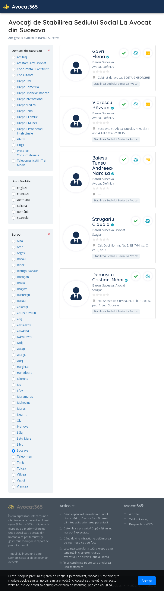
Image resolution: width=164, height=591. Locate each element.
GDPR (21, 139)
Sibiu (20, 444)
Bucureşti (23, 295)
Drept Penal (25, 111)
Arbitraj (22, 57)
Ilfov (20, 391)
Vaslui (21, 480)
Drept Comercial (28, 87)
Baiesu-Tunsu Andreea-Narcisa (103, 165)
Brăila (21, 283)
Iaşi (19, 385)
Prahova (22, 426)
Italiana (22, 206)
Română (23, 212)
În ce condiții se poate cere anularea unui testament (87, 565)
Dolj (20, 343)
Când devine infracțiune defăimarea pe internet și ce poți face (87, 540)
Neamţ (21, 414)
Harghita (23, 367)
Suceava (22, 450)
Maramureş (25, 396)
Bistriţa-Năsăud (27, 271)
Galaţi (21, 349)
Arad (20, 247)
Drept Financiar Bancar (33, 93)
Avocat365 (24, 6)
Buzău (21, 301)
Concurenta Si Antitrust (33, 69)
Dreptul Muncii (27, 123)
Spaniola (23, 218)
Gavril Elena (99, 53)
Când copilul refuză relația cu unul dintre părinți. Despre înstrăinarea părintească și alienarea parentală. (86, 518)
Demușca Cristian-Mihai (108, 277)
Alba (20, 241)
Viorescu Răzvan (102, 105)
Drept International (30, 99)
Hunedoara (24, 373)
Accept (147, 580)
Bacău (21, 259)
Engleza (22, 188)
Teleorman (24, 456)
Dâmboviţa (24, 337)
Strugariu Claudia (103, 221)
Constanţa (24, 325)
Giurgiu (21, 355)
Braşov (22, 289)
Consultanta (25, 75)
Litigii (20, 145)
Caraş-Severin (26, 313)
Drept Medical (26, 105)
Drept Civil (24, 81)
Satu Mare (24, 438)
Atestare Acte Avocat (31, 63)
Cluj (19, 319)
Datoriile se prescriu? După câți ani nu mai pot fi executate (88, 530)
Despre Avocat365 (141, 524)
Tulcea (21, 468)
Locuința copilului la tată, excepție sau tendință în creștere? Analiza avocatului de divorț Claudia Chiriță (88, 553)
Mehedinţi (24, 402)
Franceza (23, 194)
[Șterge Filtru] (49, 51)
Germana (23, 200)
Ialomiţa (22, 379)
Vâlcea (21, 474)
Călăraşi (22, 307)
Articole (67, 505)
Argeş (21, 253)
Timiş (20, 462)
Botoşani (23, 277)
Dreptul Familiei (27, 117)
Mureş (21, 408)
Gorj (20, 361)
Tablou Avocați (138, 519)
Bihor (20, 265)
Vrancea (22, 486)
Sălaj (20, 432)
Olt (19, 420)
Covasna (23, 331)
